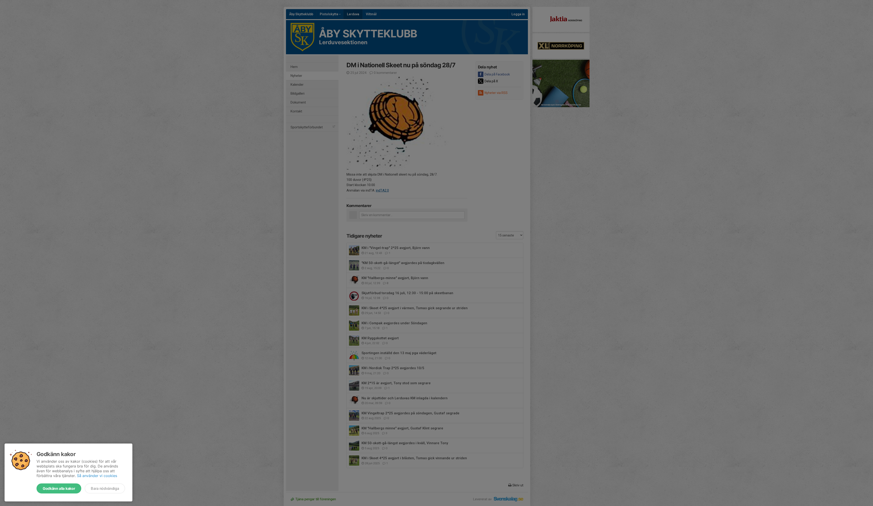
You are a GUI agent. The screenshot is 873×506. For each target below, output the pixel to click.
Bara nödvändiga (105, 488)
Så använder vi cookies (97, 475)
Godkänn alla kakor (59, 488)
